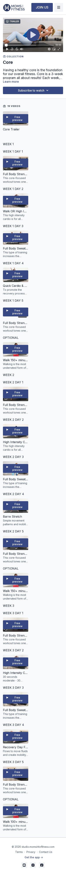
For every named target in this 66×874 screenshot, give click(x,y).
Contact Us (45, 851)
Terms (19, 851)
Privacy (30, 851)
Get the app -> (34, 857)
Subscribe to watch (31, 90)
